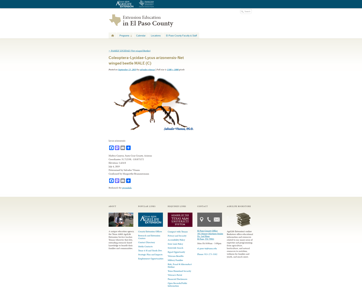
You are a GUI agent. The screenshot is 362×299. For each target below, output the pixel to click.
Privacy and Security (177, 235)
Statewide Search (175, 247)
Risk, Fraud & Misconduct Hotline (180, 266)
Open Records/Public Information (177, 284)
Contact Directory (146, 242)
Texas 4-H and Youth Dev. (150, 250)
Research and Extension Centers (149, 237)
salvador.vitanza (147, 69)
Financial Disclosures (177, 279)
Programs (123, 35)
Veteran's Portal (175, 275)
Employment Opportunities (150, 258)
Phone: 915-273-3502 (207, 254)
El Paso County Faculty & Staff (181, 35)
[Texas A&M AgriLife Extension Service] (124, 4)
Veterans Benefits (176, 256)
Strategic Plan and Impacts (150, 254)
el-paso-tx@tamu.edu (207, 248)
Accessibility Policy (176, 239)
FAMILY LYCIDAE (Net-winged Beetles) (130, 50)
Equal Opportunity (176, 252)
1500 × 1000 (173, 69)
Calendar (141, 35)
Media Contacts (145, 246)
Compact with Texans (178, 231)
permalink (127, 187)
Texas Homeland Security (179, 271)
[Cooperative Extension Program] (154, 4)
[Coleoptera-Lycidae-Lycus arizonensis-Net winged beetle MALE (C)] (151, 130)
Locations (156, 35)
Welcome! (113, 35)
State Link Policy (175, 243)
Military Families (175, 260)
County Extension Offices (150, 231)
